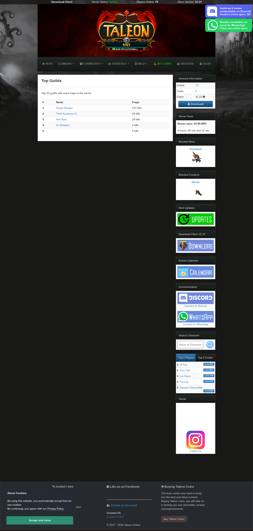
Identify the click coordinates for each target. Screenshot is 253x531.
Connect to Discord (195, 305)
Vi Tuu (183, 364)
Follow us (195, 451)
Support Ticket (115, 516)
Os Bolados (63, 125)
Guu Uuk (185, 370)
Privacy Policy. (55, 508)
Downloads (197, 104)
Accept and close (40, 520)
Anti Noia (61, 119)
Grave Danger (64, 107)
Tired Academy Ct (66, 113)
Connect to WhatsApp (195, 324)
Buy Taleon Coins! (174, 518)
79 (196, 85)
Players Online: (147, 1)
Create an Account (124, 505)
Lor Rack (185, 376)
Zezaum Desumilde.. (192, 387)
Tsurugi (184, 381)
